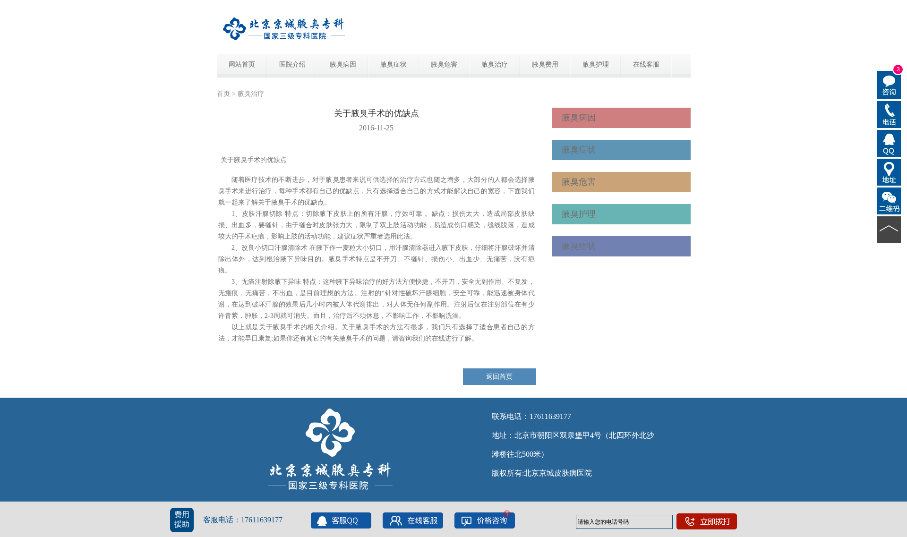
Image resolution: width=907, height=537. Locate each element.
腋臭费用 (545, 64)
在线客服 (646, 64)
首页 (223, 93)
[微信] (889, 200)
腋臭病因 (343, 64)
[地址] (889, 171)
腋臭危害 (444, 64)
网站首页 (242, 64)
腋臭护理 (595, 64)
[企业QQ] (889, 142)
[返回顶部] (889, 229)
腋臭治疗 (494, 64)
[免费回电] (889, 114)
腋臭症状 (393, 64)
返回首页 (499, 376)
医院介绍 (292, 64)
